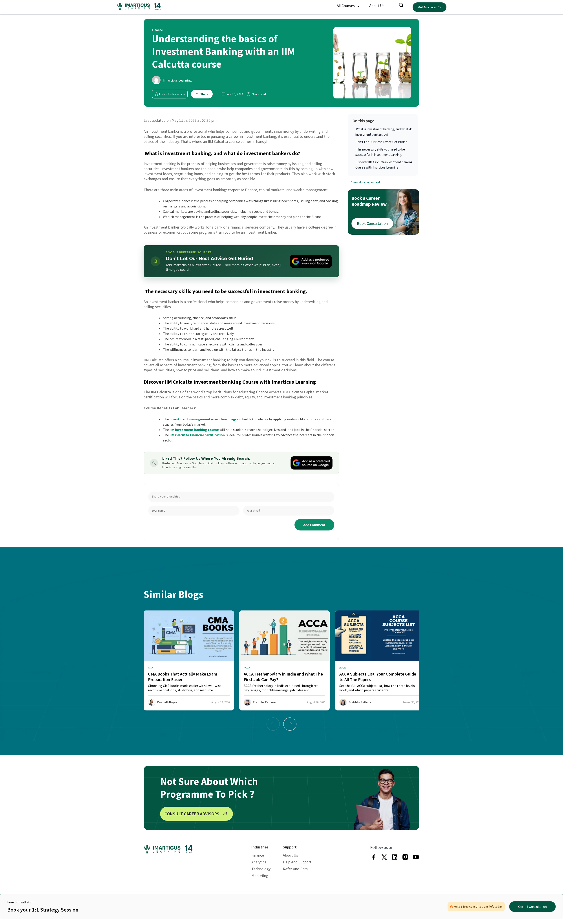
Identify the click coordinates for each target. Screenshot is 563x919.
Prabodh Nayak (167, 702)
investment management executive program (205, 419)
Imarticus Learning (177, 80)
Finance (257, 855)
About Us (376, 5)
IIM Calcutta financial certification (197, 435)
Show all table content (365, 182)
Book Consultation (372, 223)
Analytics (258, 862)
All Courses (346, 5)
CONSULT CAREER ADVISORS (192, 813)
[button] (289, 724)
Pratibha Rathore (264, 702)
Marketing (259, 875)
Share (204, 94)
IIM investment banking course (194, 429)
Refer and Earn (295, 868)
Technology (261, 868)
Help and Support (297, 862)
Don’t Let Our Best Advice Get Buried (381, 142)
